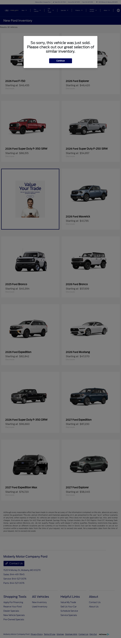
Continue (60, 61)
